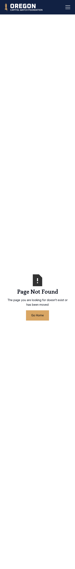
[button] (67, 7)
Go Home (37, 315)
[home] (23, 7)
